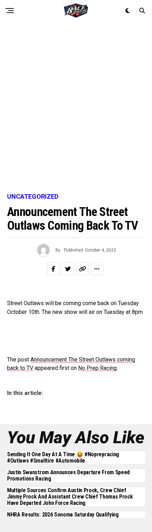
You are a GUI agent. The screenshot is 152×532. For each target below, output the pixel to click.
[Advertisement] (76, 107)
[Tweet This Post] (68, 268)
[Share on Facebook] (53, 268)
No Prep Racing (97, 368)
